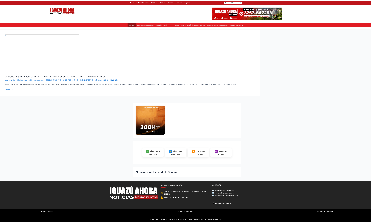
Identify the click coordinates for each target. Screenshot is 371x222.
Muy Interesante (36, 80)
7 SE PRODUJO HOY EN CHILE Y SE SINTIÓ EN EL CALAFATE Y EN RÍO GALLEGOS (75, 80)
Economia (179, 3)
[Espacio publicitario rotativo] (247, 14)
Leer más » (9, 89)
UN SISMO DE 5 (112, 80)
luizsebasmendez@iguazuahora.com (227, 195)
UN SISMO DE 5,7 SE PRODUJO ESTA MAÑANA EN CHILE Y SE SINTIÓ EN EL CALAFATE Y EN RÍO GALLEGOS (55, 77)
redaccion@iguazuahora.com (224, 190)
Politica (162, 3)
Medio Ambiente (23, 80)
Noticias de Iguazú (142, 3)
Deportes (188, 3)
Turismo (170, 3)
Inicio (132, 3)
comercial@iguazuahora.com (224, 193)
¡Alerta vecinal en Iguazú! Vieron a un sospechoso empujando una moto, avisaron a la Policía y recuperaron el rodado (177, 25)
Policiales (154, 3)
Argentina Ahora (11, 80)
